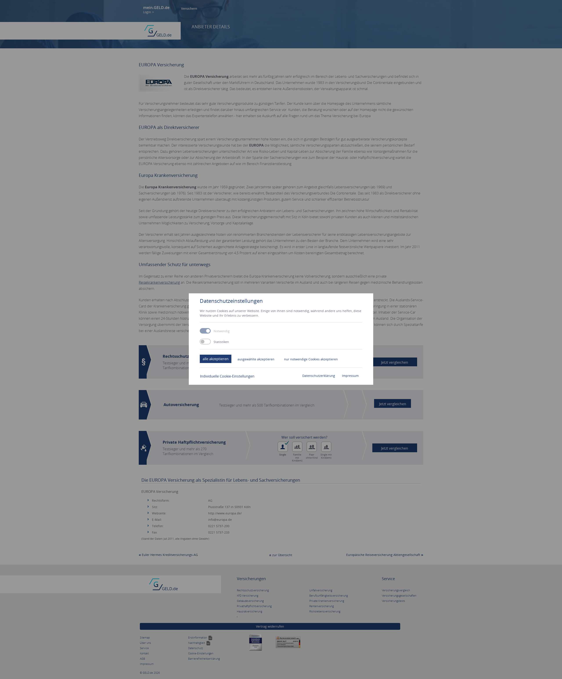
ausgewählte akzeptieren (256, 359)
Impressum (350, 376)
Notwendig (222, 331)
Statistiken (221, 342)
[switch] (205, 341)
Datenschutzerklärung (318, 376)
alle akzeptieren (216, 358)
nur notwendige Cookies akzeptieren (311, 359)
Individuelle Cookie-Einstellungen (227, 376)
